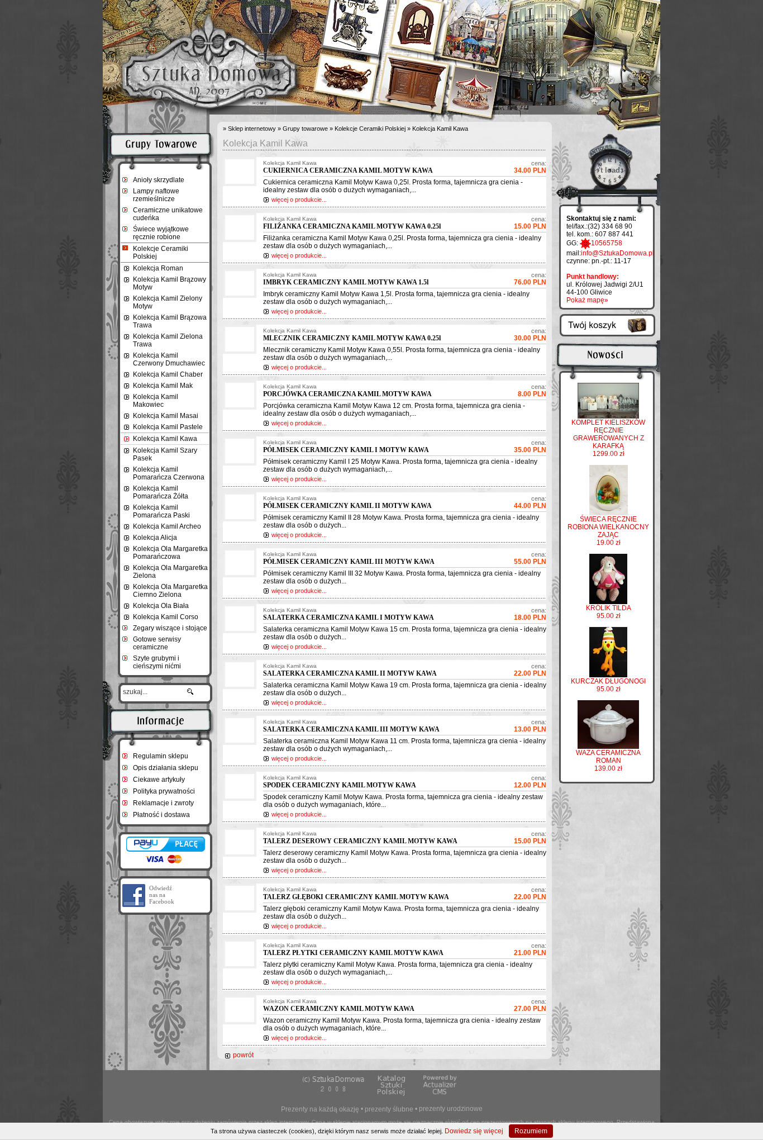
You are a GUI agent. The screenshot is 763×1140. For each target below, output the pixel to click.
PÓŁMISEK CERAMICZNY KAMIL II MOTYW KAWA (347, 506)
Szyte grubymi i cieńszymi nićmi (157, 662)
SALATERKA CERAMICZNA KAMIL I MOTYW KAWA (348, 617)
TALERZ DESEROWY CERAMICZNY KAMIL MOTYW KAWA (360, 841)
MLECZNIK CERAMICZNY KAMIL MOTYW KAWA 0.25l (352, 338)
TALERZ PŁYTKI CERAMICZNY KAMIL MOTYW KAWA (353, 953)
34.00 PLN (530, 167)
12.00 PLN (530, 782)
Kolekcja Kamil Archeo (167, 526)
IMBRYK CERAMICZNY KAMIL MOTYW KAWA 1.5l (345, 282)
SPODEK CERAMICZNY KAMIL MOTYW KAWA (339, 785)
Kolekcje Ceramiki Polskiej (160, 252)
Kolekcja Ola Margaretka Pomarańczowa (170, 552)
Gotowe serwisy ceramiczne (157, 643)
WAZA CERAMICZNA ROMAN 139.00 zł (608, 760)
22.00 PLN (530, 670)
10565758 (606, 243)
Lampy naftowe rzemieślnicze (156, 195)
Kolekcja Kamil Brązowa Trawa (170, 321)
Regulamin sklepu (160, 756)
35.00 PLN (530, 446)
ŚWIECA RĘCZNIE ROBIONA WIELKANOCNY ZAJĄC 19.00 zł (608, 531)
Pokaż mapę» (587, 300)
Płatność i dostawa (161, 815)
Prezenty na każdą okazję (320, 1109)
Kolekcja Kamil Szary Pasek (165, 454)
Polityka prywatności (164, 791)
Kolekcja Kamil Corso (165, 617)
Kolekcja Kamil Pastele (168, 427)
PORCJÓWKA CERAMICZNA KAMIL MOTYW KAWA (347, 394)
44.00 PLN (530, 502)
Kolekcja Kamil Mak (163, 386)
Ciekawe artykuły (159, 779)
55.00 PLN (530, 558)
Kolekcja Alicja (155, 538)
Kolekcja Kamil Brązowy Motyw (169, 283)
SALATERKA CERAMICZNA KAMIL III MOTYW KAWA (351, 729)
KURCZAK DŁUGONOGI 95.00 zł (608, 685)
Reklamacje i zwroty (163, 803)
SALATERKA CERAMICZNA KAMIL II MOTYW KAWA (350, 673)
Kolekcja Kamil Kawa (165, 439)
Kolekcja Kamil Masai (165, 416)
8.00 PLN (532, 390)
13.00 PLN (530, 726)
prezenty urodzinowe (451, 1109)
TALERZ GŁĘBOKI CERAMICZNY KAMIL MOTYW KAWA (356, 897)
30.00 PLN (530, 334)
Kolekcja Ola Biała (161, 606)
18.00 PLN (530, 614)
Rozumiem (530, 1131)
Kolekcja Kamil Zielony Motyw (167, 302)
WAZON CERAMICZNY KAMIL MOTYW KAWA (338, 1009)
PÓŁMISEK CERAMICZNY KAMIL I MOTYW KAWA (346, 450)
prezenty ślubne (389, 1109)
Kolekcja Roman (158, 268)
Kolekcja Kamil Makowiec (155, 400)
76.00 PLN (530, 279)
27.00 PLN (530, 1005)
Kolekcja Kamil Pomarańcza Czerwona (168, 473)
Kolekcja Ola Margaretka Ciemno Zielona (170, 590)
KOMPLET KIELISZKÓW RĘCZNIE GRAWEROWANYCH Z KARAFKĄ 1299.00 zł (608, 438)
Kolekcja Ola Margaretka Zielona (170, 572)
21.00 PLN (530, 949)
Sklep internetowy (252, 128)
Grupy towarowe (305, 128)
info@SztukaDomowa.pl (617, 253)
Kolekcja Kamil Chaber (168, 374)
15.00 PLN (530, 223)
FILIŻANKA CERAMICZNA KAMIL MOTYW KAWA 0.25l (352, 226)
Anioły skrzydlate (158, 180)
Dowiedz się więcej (474, 1131)
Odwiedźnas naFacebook (161, 895)
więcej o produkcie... (299, 199)
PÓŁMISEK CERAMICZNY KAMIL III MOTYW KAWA (349, 562)
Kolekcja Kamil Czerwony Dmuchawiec (169, 359)
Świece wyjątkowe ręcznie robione (161, 233)
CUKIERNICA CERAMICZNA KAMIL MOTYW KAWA (348, 170)
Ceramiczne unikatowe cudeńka (168, 214)
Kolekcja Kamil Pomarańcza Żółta (160, 492)
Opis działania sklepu (165, 768)
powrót (243, 1055)
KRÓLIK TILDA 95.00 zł (608, 612)
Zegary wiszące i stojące (170, 628)
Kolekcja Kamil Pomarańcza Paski (161, 511)
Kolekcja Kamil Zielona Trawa (168, 340)
